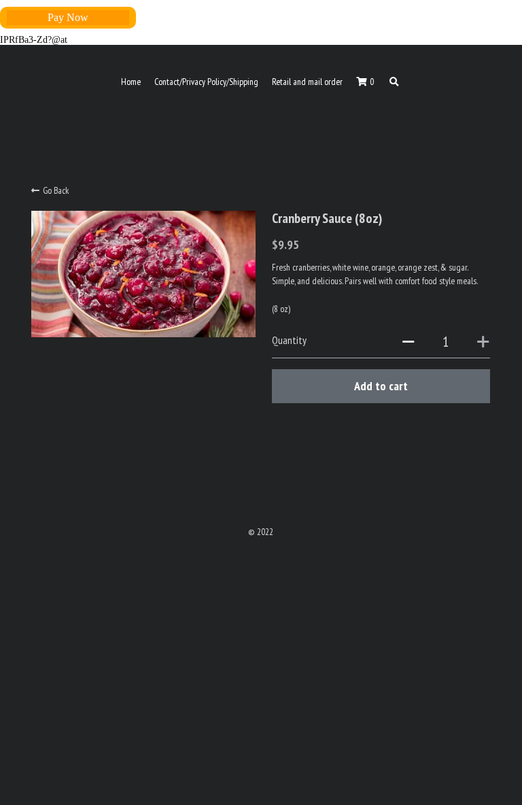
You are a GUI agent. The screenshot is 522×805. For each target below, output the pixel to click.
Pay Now (68, 17)
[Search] (394, 82)
